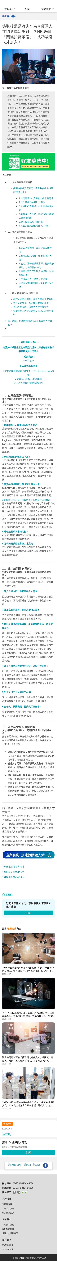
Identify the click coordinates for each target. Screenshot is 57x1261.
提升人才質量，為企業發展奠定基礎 (31, 303)
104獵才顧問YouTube (13, 877)
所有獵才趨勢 (8, 16)
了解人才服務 (8, 1208)
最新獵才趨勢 (8, 1229)
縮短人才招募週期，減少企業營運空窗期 (33, 299)
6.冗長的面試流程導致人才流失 (34, 225)
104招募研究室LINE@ (13, 871)
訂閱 (28, 1152)
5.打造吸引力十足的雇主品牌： (34, 279)
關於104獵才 (7, 1245)
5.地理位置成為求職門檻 (31, 221)
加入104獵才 (7, 1249)
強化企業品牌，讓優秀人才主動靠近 (31, 306)
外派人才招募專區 (10, 1233)
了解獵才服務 (8, 1224)
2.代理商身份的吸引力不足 (32, 202)
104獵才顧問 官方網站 (13, 866)
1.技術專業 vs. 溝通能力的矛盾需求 (36, 198)
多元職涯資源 (8, 1212)
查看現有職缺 (8, 1204)
